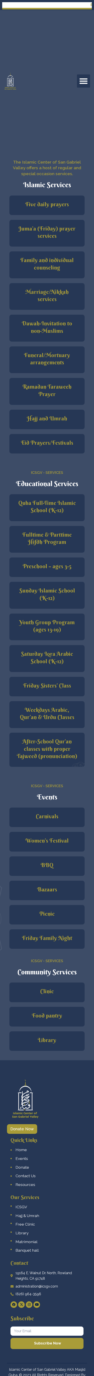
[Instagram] (29, 1304)
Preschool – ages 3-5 (47, 566)
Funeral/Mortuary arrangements (47, 359)
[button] (83, 81)
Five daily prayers (47, 204)
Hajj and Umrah (47, 418)
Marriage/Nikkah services (47, 295)
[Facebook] (13, 1304)
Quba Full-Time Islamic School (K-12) (47, 506)
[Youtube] (36, 1304)
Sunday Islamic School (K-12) (47, 594)
